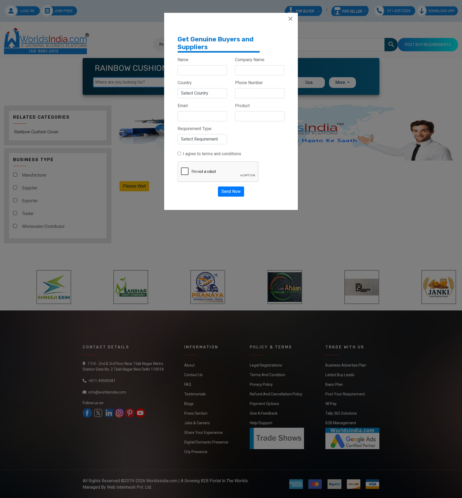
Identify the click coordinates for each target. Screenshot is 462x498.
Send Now (231, 191)
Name (183, 59)
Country (185, 82)
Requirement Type (194, 128)
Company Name (249, 59)
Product (242, 105)
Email (183, 105)
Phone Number (249, 82)
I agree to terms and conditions (212, 153)
